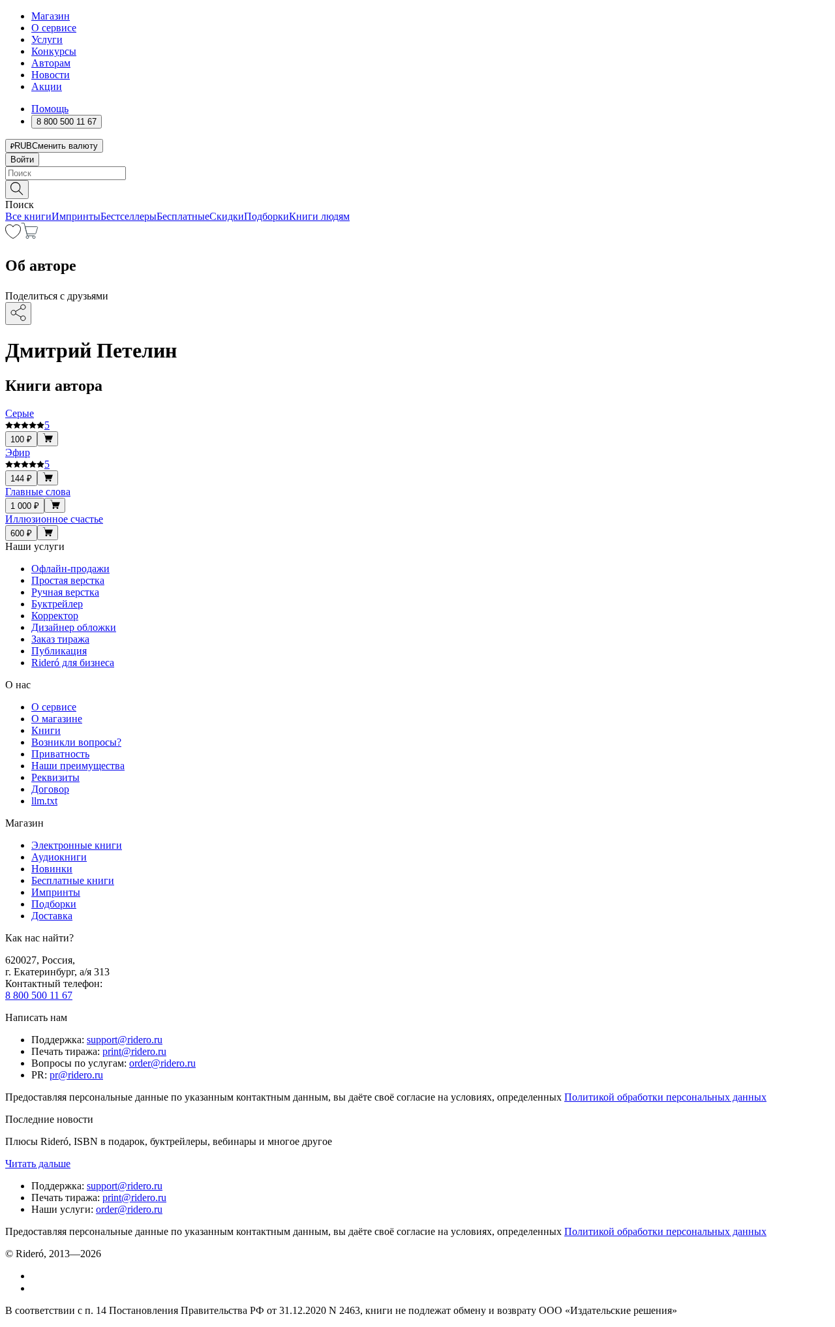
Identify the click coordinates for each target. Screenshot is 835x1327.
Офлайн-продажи (70, 568)
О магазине (56, 718)
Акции (46, 86)
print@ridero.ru (134, 1051)
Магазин (50, 16)
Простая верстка (67, 580)
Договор (50, 789)
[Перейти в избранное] (13, 235)
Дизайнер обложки (73, 627)
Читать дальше (37, 1163)
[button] (417, 188)
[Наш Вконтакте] (38, 1275)
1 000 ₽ (24, 506)
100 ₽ (21, 439)
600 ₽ (21, 533)
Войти (22, 159)
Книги (46, 730)
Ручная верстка (65, 592)
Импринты (76, 216)
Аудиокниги (59, 856)
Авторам (50, 63)
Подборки (266, 216)
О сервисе (53, 27)
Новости (50, 74)
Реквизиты (55, 777)
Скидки (226, 216)
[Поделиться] (18, 313)
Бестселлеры (128, 216)
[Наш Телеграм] (36, 1288)
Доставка (51, 915)
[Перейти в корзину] (29, 235)
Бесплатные (183, 216)
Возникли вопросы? (76, 742)
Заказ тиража (60, 639)
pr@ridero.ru (76, 1074)
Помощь (49, 108)
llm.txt (44, 800)
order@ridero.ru (162, 1063)
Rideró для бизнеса (72, 662)
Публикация (59, 650)
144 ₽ (21, 478)
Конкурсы (53, 51)
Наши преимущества (78, 765)
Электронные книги (76, 845)
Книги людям (319, 216)
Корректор (54, 615)
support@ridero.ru (124, 1039)
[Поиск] (17, 189)
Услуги (47, 39)
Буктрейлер (57, 603)
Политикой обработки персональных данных (665, 1097)
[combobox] (417, 173)
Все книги (28, 216)
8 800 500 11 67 (38, 995)
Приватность (60, 753)
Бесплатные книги (72, 880)
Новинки (51, 868)
